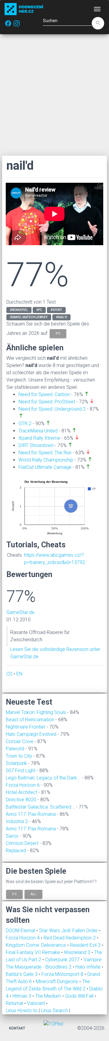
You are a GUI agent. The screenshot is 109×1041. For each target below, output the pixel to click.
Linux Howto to (22, 1010)
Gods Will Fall (79, 996)
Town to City (19, 756)
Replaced (16, 850)
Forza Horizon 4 (23, 938)
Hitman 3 (22, 996)
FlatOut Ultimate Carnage (44, 467)
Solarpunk (16, 763)
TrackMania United (38, 431)
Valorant (36, 1003)
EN (19, 674)
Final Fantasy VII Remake (33, 952)
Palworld (15, 749)
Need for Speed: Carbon (44, 394)
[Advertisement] (54, 94)
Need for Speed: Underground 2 (52, 409)
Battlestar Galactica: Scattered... (40, 807)
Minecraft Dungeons (57, 981)
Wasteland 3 (77, 952)
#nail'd (61, 317)
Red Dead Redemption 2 (70, 938)
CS (9, 674)
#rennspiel (19, 310)
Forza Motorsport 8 (62, 974)
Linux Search (54, 1010)
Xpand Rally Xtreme (39, 438)
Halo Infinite (88, 967)
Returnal (15, 1003)
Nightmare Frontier (25, 727)
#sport (56, 310)
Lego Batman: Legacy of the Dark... (43, 778)
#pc (39, 310)
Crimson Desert (22, 843)
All (33, 894)
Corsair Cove (19, 741)
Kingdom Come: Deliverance (36, 945)
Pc (14, 894)
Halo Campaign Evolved (31, 734)
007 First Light (20, 770)
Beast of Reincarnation (30, 719)
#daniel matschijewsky (29, 317)
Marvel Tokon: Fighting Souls (36, 712)
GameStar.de (20, 612)
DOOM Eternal (21, 930)
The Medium (48, 996)
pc (58, 333)
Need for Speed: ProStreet (46, 402)
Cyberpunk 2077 (63, 960)
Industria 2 (17, 821)
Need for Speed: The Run (44, 452)
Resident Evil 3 (86, 945)
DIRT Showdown (36, 445)
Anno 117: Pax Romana (31, 814)
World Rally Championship (45, 460)
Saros (12, 836)
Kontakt (17, 1028)
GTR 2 (24, 423)
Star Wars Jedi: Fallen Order (69, 930)
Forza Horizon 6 (23, 785)
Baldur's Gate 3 (22, 974)
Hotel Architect (21, 792)
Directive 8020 (21, 799)
